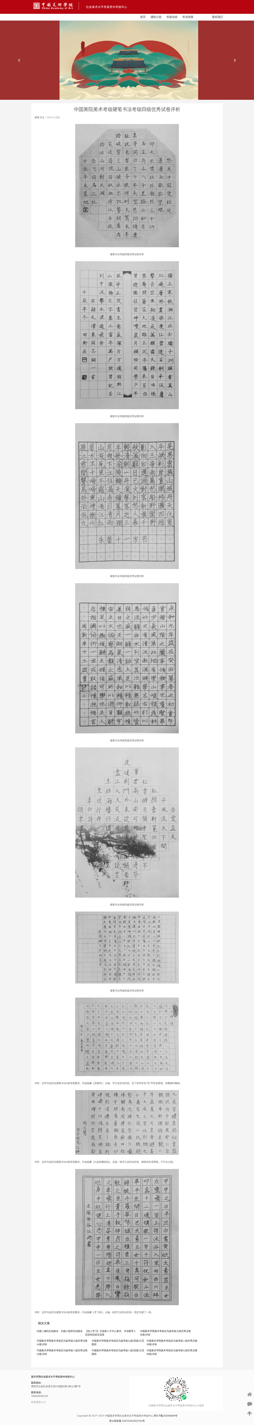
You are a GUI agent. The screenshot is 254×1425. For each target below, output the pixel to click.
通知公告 (156, 17)
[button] (19, 60)
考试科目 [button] (202, 15)
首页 (143, 17)
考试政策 (187, 17)
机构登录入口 (38, 1401)
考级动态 (171, 17)
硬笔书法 (39, 117)
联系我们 (217, 17)
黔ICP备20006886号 (165, 1415)
